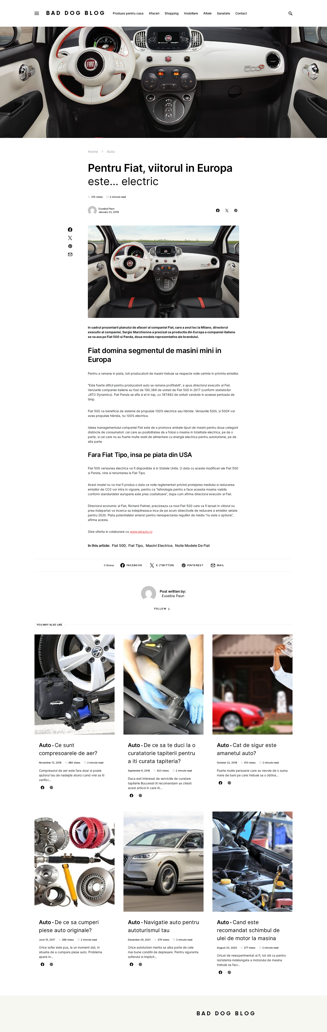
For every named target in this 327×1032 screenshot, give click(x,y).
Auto (111, 151)
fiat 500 (119, 545)
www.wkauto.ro (141, 531)
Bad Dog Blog (76, 13)
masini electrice (159, 545)
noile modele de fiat (192, 545)
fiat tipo (135, 545)
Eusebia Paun (107, 208)
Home (93, 151)
